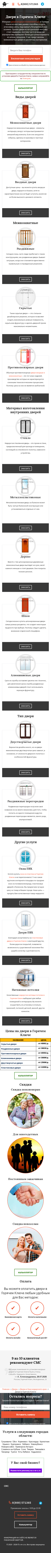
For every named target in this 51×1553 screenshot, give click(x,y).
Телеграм (26, 78)
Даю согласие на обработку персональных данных (27, 65)
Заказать (25, 153)
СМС (6, 1485)
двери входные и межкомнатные (25, 21)
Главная (6, 1389)
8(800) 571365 (29, 4)
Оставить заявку (25, 1515)
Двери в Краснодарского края (33, 1389)
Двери (15, 1389)
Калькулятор (25, 88)
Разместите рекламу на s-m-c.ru (25, 1470)
